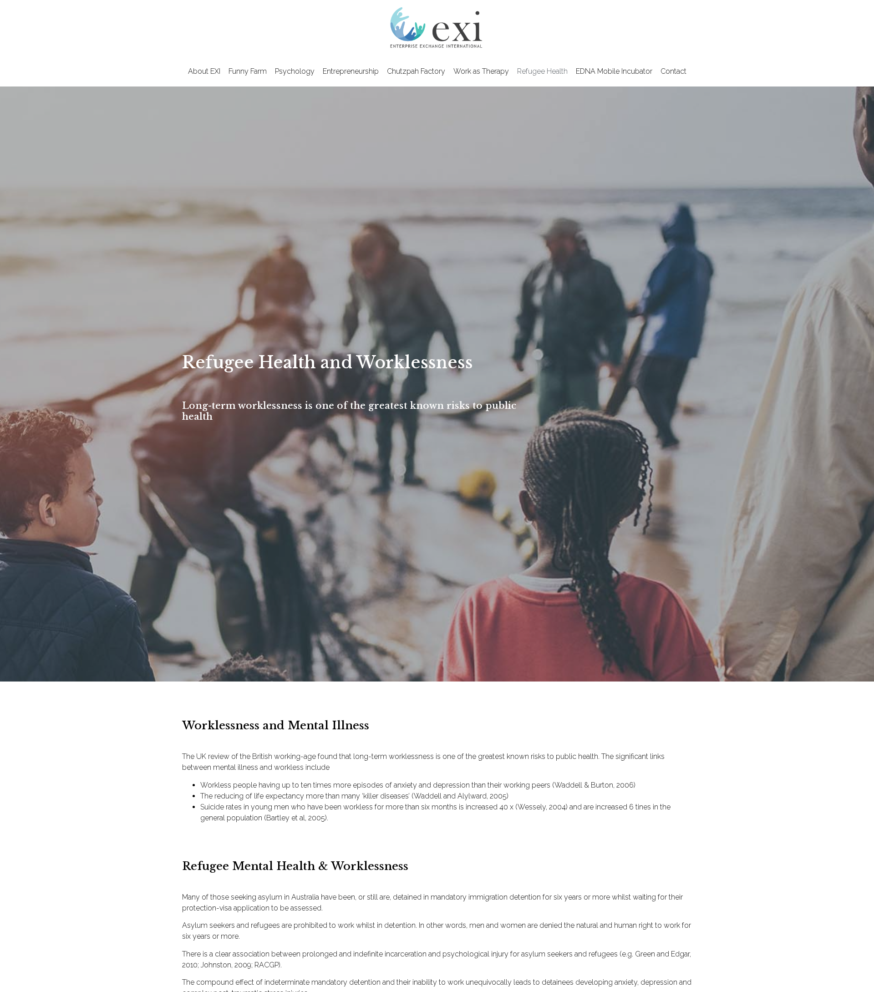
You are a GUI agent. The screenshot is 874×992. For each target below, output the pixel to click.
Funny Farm (248, 71)
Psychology (295, 71)
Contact (673, 71)
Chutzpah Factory (416, 71)
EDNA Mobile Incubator (614, 71)
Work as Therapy (481, 71)
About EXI (204, 71)
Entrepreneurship (351, 71)
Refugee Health (542, 71)
